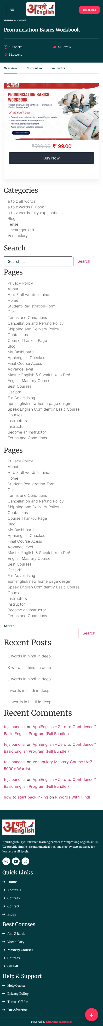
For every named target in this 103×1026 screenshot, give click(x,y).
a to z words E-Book (26, 207)
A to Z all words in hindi (29, 294)
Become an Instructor (27, 432)
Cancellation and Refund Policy (36, 323)
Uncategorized (21, 229)
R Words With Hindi (72, 797)
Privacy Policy (20, 283)
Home (13, 300)
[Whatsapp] (25, 861)
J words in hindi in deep (29, 679)
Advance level (20, 369)
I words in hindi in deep (29, 690)
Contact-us (18, 334)
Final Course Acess (25, 363)
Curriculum (34, 68)
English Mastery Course (29, 380)
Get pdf (15, 392)
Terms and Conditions (27, 317)
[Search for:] (38, 261)
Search (9, 625)
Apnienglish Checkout (27, 357)
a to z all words (21, 201)
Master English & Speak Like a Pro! (39, 374)
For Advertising (21, 397)
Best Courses (19, 386)
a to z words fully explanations (35, 212)
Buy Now (51, 158)
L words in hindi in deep (29, 656)
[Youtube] (16, 861)
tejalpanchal (15, 726)
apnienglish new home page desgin (39, 403)
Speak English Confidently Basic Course (44, 409)
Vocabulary (18, 235)
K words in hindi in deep (29, 667)
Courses (15, 415)
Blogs (12, 218)
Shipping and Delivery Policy (33, 329)
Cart (12, 311)
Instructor (58, 68)
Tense (13, 224)
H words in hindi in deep (30, 701)
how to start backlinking (26, 797)
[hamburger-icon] (11, 10)
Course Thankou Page (27, 340)
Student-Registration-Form (32, 306)
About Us (16, 288)
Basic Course (15, 19)
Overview (10, 68)
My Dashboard (21, 351)
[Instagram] (6, 861)
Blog (12, 346)
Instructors (17, 420)
